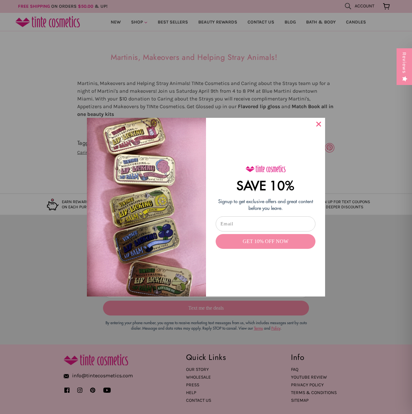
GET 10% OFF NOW (265, 241)
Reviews (404, 62)
